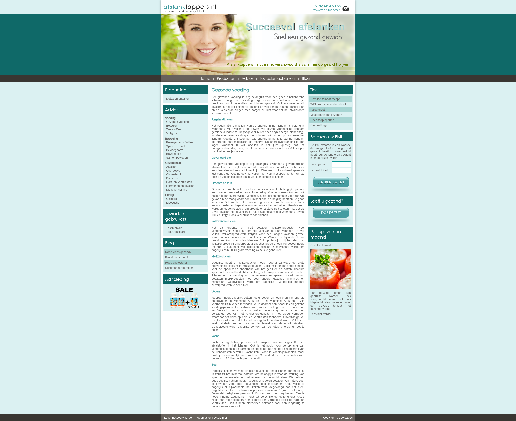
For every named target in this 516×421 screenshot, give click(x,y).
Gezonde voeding (177, 121)
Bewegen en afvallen (179, 142)
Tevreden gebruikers (277, 78)
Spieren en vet (175, 146)
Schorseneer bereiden (179, 267)
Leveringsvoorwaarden (179, 417)
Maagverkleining (176, 189)
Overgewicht (174, 170)
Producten (226, 78)
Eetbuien (172, 125)
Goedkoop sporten (322, 120)
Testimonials (174, 228)
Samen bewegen (177, 157)
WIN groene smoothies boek (328, 104)
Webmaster (203, 417)
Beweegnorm (174, 150)
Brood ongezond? (176, 257)
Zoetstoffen (173, 129)
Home (205, 78)
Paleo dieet (317, 109)
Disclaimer (220, 417)
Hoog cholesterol (176, 262)
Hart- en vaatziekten (179, 182)
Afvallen (171, 166)
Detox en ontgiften (178, 98)
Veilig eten (172, 133)
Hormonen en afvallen (180, 185)
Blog (306, 78)
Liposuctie (172, 202)
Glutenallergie (319, 125)
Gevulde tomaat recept (325, 99)
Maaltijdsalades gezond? (326, 114)
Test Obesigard (176, 231)
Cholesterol (173, 174)
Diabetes (172, 178)
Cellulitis (171, 198)
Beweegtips (173, 153)
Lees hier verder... (322, 314)
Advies (247, 78)
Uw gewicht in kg (320, 170)
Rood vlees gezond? (178, 252)
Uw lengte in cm (319, 164)
